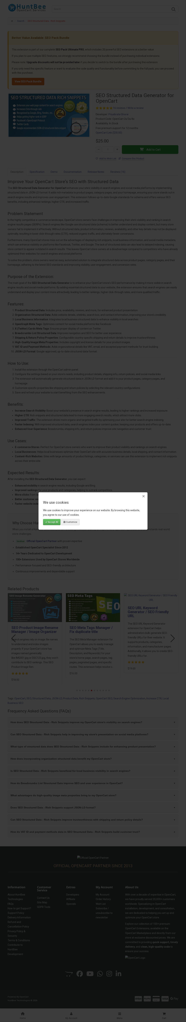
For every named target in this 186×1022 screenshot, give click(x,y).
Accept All (52, 522)
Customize (71, 522)
